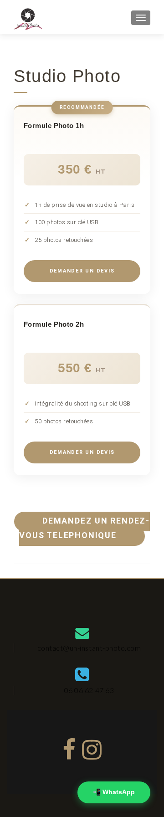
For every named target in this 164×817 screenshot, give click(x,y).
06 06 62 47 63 (89, 690)
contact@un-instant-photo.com (89, 647)
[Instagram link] (92, 746)
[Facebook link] (69, 746)
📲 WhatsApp (114, 792)
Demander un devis (82, 271)
